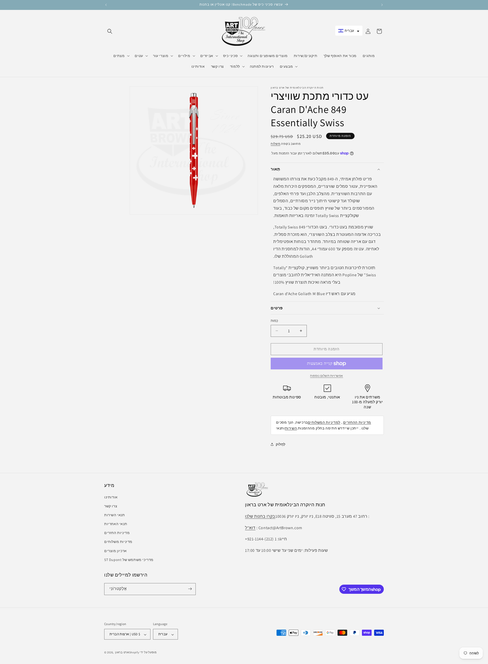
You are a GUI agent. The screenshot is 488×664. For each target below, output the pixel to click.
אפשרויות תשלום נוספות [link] (326, 376)
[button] (109, 31)
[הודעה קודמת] (106, 5)
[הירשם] (189, 589)
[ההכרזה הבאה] (382, 5)
